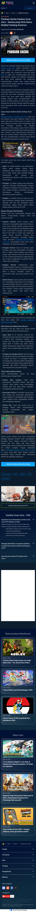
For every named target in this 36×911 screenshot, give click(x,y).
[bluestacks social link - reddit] (7, 887)
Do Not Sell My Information (14, 906)
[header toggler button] (34, 3)
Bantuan (5, 877)
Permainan (6, 855)
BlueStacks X (6, 478)
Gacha (22, 474)
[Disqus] (18, 595)
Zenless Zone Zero (23, 13)
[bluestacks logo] (7, 3)
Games (13, 13)
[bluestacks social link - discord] (3, 887)
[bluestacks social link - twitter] (15, 887)
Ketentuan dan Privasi (7, 904)
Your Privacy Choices (20, 910)
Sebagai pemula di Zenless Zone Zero (14, 117)
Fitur (3, 860)
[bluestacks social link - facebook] (11, 887)
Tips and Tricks (6, 474)
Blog (7, 13)
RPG (2, 75)
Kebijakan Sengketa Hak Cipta (21, 904)
